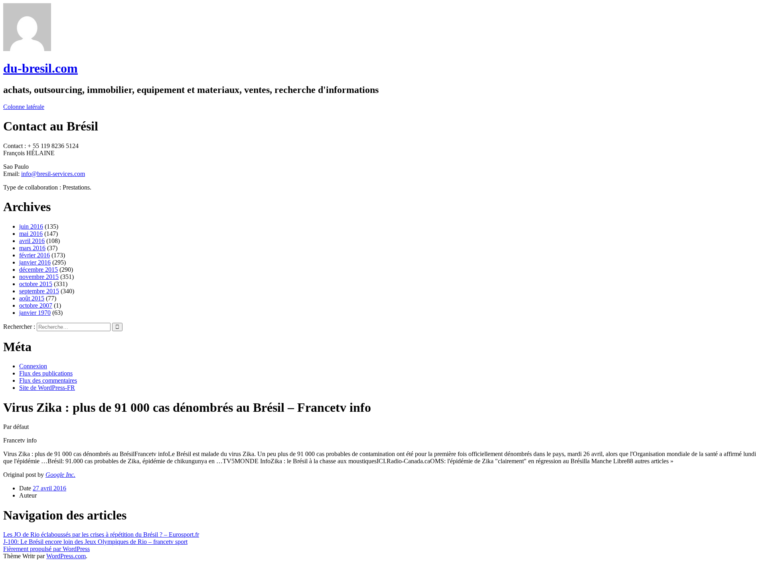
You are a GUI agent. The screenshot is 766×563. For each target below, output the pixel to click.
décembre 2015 (38, 269)
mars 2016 (32, 248)
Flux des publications (46, 373)
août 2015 (31, 298)
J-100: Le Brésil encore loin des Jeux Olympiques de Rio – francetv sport (95, 541)
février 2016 (34, 255)
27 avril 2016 (49, 488)
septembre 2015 (39, 291)
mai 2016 (31, 233)
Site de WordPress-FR (47, 387)
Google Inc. (60, 474)
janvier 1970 (35, 312)
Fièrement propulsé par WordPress (46, 548)
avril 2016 (32, 240)
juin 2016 (31, 226)
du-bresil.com (40, 68)
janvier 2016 (35, 262)
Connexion (33, 366)
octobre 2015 (35, 284)
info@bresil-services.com (53, 173)
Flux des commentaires (48, 380)
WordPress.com (66, 556)
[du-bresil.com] (27, 48)
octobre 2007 (35, 305)
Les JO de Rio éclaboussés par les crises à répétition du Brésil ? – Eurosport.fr (101, 534)
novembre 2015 (39, 276)
